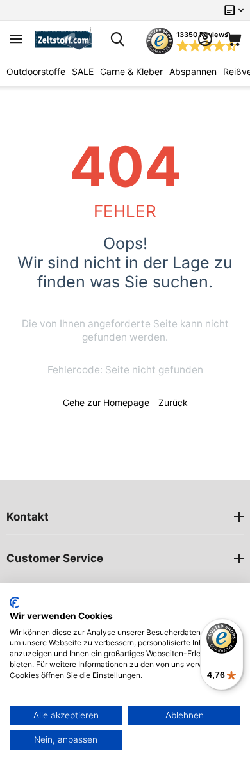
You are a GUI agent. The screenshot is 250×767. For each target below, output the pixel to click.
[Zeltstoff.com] (66, 39)
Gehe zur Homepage (106, 402)
